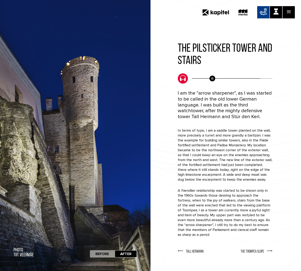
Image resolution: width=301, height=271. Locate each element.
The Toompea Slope (252, 252)
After (125, 254)
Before (102, 254)
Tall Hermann (195, 252)
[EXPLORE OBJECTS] (276, 12)
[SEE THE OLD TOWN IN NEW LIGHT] (263, 12)
